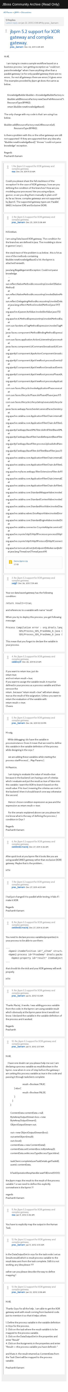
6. (13, 841)
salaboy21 (16, 661)
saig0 (14, 583)
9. (13, 990)
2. (12, 217)
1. (12, 166)
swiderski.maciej (20, 846)
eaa (13, 171)
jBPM (16, 12)
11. (13, 1209)
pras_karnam (16, 47)
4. (13, 656)
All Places (7, 12)
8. (13, 922)
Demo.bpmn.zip (21, 561)
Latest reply (12, 22)
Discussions (26, 12)
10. (13, 1041)
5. (12, 717)
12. (13, 1239)
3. (12, 578)
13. (13, 1286)
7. (12, 882)
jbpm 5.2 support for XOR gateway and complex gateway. (35, 37)
